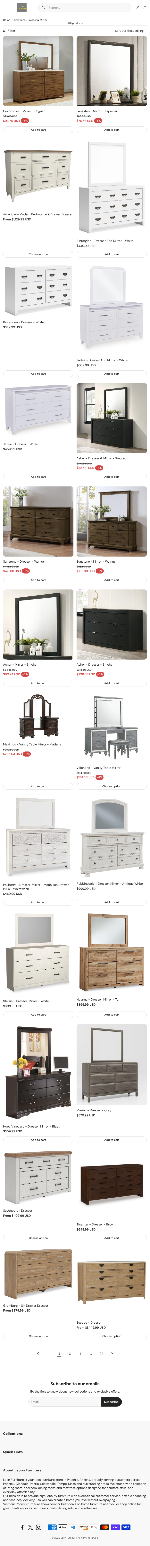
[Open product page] (38, 71)
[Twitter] (30, 1527)
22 (101, 1354)
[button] (84, 7)
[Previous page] (38, 1354)
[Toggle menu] (5, 8)
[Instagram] (38, 1527)
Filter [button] (11, 31)
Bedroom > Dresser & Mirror (30, 20)
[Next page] (112, 1354)
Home (6, 20)
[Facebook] (22, 1527)
